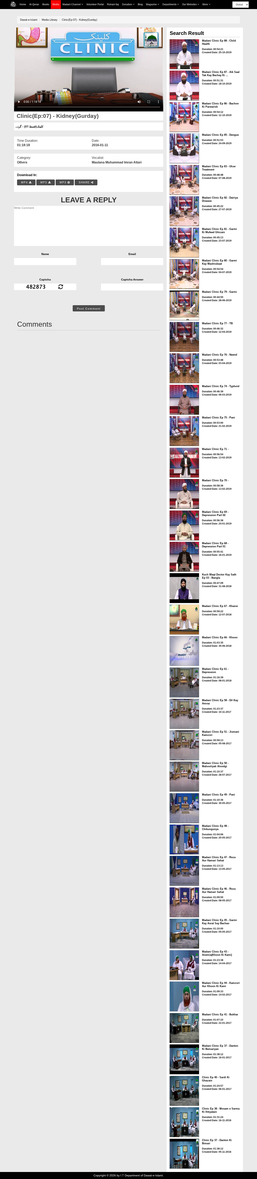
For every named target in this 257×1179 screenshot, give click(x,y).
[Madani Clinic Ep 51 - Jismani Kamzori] (184, 745)
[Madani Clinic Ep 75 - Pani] (184, 431)
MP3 (44, 182)
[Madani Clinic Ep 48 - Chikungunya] (184, 839)
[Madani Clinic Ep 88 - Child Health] (184, 54)
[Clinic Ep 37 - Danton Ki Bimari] (184, 1154)
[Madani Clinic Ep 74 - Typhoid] (184, 400)
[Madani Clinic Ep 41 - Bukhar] (184, 1028)
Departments (169, 4)
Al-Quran (34, 4)
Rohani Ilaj (113, 4)
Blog (140, 4)
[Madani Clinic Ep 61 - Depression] (184, 682)
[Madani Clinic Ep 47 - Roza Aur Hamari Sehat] (184, 871)
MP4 (25, 182)
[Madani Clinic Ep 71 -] (184, 463)
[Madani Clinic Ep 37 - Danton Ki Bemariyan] (184, 1059)
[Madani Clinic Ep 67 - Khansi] (184, 620)
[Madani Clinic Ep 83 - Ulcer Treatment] (184, 180)
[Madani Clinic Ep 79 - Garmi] (184, 305)
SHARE (85, 182)
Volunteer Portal (95, 4)
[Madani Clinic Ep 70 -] (184, 494)
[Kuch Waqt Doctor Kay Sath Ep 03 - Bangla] (184, 588)
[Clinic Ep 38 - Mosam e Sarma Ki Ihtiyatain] (184, 1122)
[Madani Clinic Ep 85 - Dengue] (184, 148)
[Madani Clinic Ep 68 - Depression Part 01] (184, 557)
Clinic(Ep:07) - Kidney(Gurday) (79, 19)
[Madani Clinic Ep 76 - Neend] (184, 368)
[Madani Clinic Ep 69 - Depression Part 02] (184, 525)
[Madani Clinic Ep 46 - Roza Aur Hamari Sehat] (184, 902)
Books (45, 4)
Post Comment (89, 308)
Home (22, 4)
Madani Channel (71, 4)
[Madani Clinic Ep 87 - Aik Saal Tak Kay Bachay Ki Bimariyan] (184, 85)
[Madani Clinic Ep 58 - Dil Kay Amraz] (184, 714)
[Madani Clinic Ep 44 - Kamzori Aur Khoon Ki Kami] (184, 996)
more (205, 4)
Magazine (151, 4)
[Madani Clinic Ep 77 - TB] (184, 337)
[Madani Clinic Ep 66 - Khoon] (184, 651)
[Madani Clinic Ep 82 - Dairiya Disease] (184, 211)
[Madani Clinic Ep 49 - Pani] (184, 808)
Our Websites (189, 4)
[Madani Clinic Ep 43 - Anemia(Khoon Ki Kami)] (184, 965)
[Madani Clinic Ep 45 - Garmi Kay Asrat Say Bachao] (184, 934)
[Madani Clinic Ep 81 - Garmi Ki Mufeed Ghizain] (184, 242)
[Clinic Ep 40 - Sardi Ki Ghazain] (184, 1091)
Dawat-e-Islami (28, 19)
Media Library (49, 19)
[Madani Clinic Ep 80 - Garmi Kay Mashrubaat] (184, 274)
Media (55, 4)
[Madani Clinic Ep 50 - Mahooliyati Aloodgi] (184, 777)
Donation (127, 4)
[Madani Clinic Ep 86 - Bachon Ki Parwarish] (184, 117)
